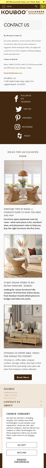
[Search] (37, 6)
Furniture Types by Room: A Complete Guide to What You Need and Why (22, 212)
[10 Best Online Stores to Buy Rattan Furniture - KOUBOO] (23, 256)
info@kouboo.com (11, 392)
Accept (22, 445)
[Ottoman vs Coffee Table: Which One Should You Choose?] (23, 326)
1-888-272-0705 (10, 395)
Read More (23, 377)
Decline (21, 452)
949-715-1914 (9, 398)
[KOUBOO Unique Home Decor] (14, 12)
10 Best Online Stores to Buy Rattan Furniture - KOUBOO (19, 284)
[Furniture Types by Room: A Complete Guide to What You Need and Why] (23, 182)
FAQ (17, 51)
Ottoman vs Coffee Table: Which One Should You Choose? (21, 354)
